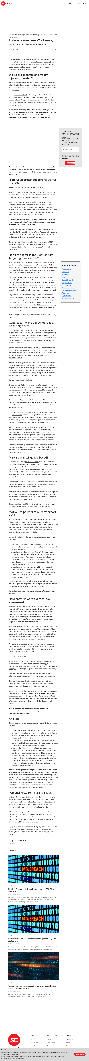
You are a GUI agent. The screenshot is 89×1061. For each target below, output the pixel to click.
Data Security (47, 35)
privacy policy (5, 1059)
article (11, 85)
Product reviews (69, 1039)
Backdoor (65, 272)
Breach (11, 35)
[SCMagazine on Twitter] (14, 1048)
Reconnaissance (68, 298)
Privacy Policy (65, 158)
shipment (17, 415)
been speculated (21, 95)
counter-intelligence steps (37, 763)
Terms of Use (74, 156)
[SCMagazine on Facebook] (10, 1048)
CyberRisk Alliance (35, 1042)
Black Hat (65, 274)
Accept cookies (79, 1054)
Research (68, 1042)
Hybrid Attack (66, 296)
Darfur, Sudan (13, 234)
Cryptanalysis (67, 283)
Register (85, 3)
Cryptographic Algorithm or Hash (68, 287)
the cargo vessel (45, 87)
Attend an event (50, 1045)
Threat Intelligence (35, 35)
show (33, 102)
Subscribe (71, 163)
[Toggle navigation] (69, 3)
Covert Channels (68, 280)
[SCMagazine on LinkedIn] (18, 1048)
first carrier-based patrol (29, 802)
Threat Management (21, 35)
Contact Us (33, 1045)
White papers (69, 1045)
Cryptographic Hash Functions (69, 292)
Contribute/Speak (51, 1042)
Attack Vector (67, 269)
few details (37, 497)
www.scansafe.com (23, 626)
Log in (78, 3)
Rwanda (51, 232)
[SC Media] (6, 3)
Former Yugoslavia (41, 232)
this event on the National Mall (34, 187)
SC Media (33, 1039)
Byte (63, 277)
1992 (52, 799)
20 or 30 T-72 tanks (32, 462)
